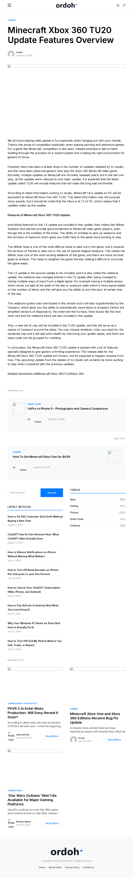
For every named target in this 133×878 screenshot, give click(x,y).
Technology (30, 703)
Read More (52, 736)
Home (42, 867)
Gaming (12, 20)
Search (52, 492)
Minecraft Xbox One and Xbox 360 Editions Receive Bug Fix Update (95, 718)
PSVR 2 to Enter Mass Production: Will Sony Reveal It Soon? (33, 712)
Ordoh (19, 52)
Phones (74, 512)
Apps (73, 499)
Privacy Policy (72, 867)
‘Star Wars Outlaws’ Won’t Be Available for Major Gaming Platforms (32, 799)
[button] (9, 5)
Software (75, 525)
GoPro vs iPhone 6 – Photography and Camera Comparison (68, 408)
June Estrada (22, 734)
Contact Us (88, 867)
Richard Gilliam (23, 821)
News (19, 703)
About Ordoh (55, 867)
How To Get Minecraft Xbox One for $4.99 (41, 456)
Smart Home (34, 404)
